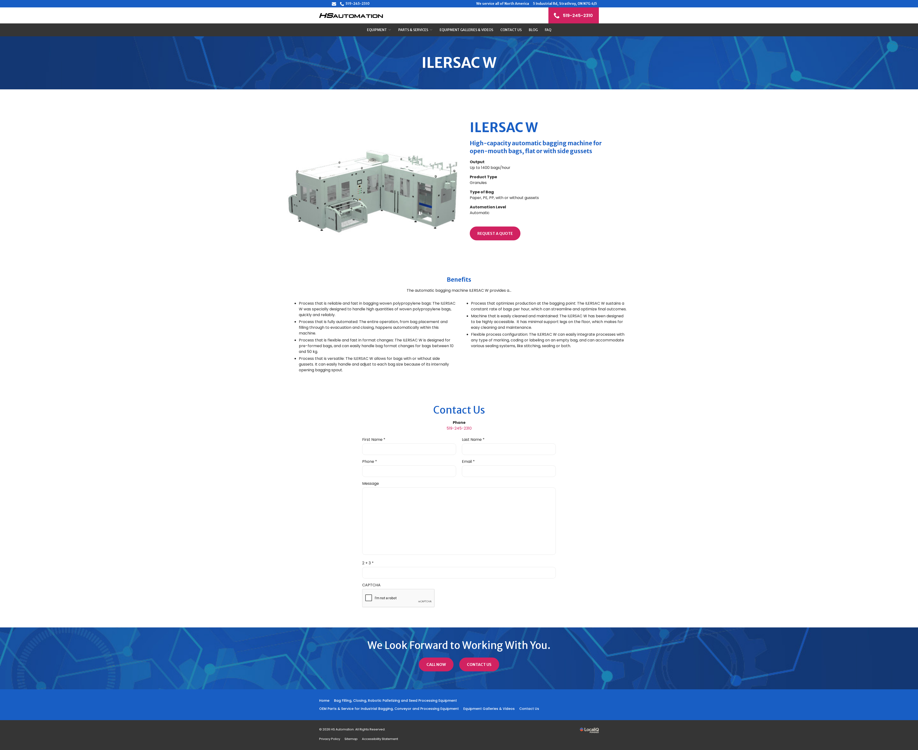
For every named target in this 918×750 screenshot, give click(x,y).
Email (469, 461)
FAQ (548, 30)
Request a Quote (495, 233)
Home (324, 700)
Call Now (436, 664)
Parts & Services (413, 30)
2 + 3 (369, 563)
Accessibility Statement (380, 739)
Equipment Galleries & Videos (466, 30)
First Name (375, 439)
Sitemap (351, 739)
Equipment (377, 30)
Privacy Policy (329, 739)
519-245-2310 (357, 3)
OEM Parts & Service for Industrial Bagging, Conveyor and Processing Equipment (389, 708)
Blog (533, 30)
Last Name (474, 439)
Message (370, 483)
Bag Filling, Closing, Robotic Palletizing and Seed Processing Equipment (395, 700)
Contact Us (511, 30)
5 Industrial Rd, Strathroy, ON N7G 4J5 (565, 3)
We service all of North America (502, 3)
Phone (370, 461)
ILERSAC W (459, 62)
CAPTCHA (371, 585)
